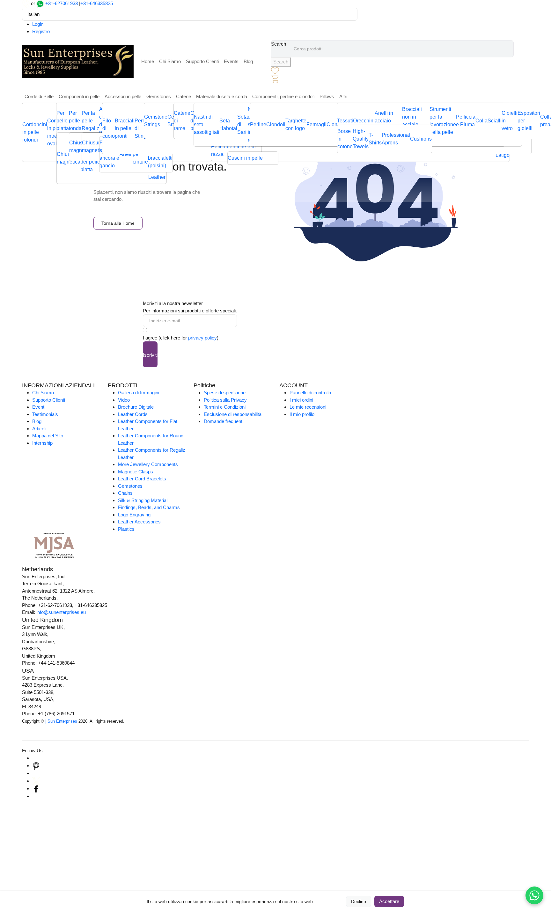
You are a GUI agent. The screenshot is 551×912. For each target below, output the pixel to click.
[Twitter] (36, 781)
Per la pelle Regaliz (90, 120)
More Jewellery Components (148, 464)
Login (37, 24)
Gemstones (158, 96)
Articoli (39, 428)
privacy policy (202, 337)
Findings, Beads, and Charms (149, 507)
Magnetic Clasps (135, 471)
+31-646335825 (96, 3)
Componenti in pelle (79, 96)
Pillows (327, 96)
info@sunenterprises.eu (61, 612)
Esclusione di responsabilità (232, 414)
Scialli (495, 120)
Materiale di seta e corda (221, 96)
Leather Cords (133, 414)
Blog (248, 61)
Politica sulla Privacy (225, 400)
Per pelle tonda (75, 120)
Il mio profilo (302, 414)
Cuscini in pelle (245, 158)
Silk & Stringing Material (142, 500)
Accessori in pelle (123, 96)
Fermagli (316, 124)
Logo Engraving (134, 514)
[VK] (36, 796)
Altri (343, 96)
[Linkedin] (36, 773)
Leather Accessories (139, 521)
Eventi (38, 407)
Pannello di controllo (310, 392)
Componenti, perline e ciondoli (283, 96)
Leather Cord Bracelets (142, 478)
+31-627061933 (61, 3)
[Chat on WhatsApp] (534, 895)
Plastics (126, 529)
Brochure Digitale (136, 407)
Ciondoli (275, 124)
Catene (183, 96)
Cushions (421, 139)
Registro (41, 31)
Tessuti (345, 120)
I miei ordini (301, 400)
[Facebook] (36, 788)
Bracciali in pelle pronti (125, 128)
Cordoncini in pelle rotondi (34, 132)
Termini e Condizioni (225, 407)
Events (231, 61)
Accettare (389, 901)
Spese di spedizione (225, 392)
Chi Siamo (170, 61)
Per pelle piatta (62, 120)
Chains (125, 493)
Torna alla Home (118, 223)
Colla (481, 120)
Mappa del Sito (47, 435)
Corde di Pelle (39, 96)
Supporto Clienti (202, 61)
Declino (358, 901)
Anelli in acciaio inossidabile (388, 120)
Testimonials (45, 414)
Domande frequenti (223, 421)
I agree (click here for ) (180, 337)
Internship (42, 443)
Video (124, 400)
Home (147, 61)
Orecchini (364, 120)
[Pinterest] (36, 765)
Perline (258, 124)
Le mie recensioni (308, 407)
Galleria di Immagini (138, 392)
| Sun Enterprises (61, 721)
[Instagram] (36, 758)
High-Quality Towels (361, 138)
